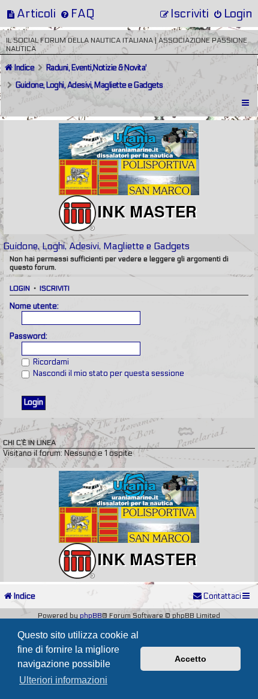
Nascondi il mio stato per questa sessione (107, 373)
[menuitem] (31, 13)
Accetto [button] (190, 659)
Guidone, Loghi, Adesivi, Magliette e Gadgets (96, 246)
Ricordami (50, 362)
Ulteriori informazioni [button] (63, 680)
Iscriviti (55, 288)
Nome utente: (34, 306)
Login (20, 288)
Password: (28, 336)
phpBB (91, 615)
